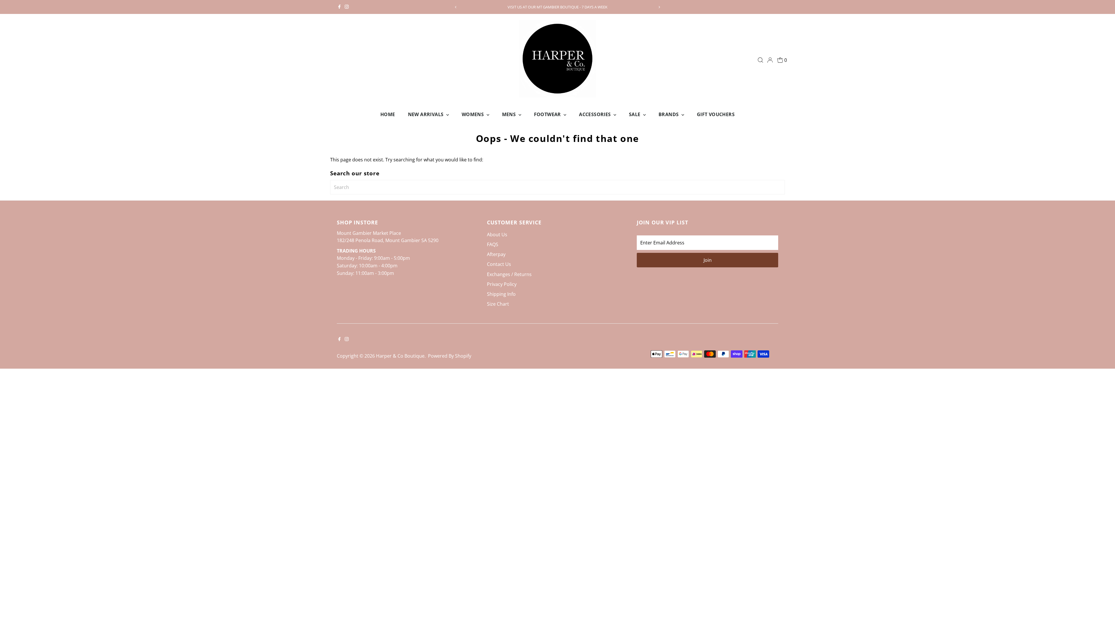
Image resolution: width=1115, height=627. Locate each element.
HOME (387, 114)
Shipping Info (501, 294)
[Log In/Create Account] (770, 60)
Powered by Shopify (449, 356)
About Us (497, 234)
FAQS (492, 244)
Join (708, 260)
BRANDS (669, 114)
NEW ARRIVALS (426, 114)
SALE (635, 114)
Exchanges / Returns (509, 274)
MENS (509, 114)
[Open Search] (760, 60)
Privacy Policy (502, 284)
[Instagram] (346, 7)
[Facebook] (339, 7)
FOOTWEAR (548, 114)
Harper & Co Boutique (400, 356)
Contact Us (499, 264)
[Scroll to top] (1103, 611)
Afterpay (496, 254)
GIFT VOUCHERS (716, 114)
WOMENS (473, 114)
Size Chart (498, 304)
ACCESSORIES (595, 114)
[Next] (659, 7)
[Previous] (455, 7)
